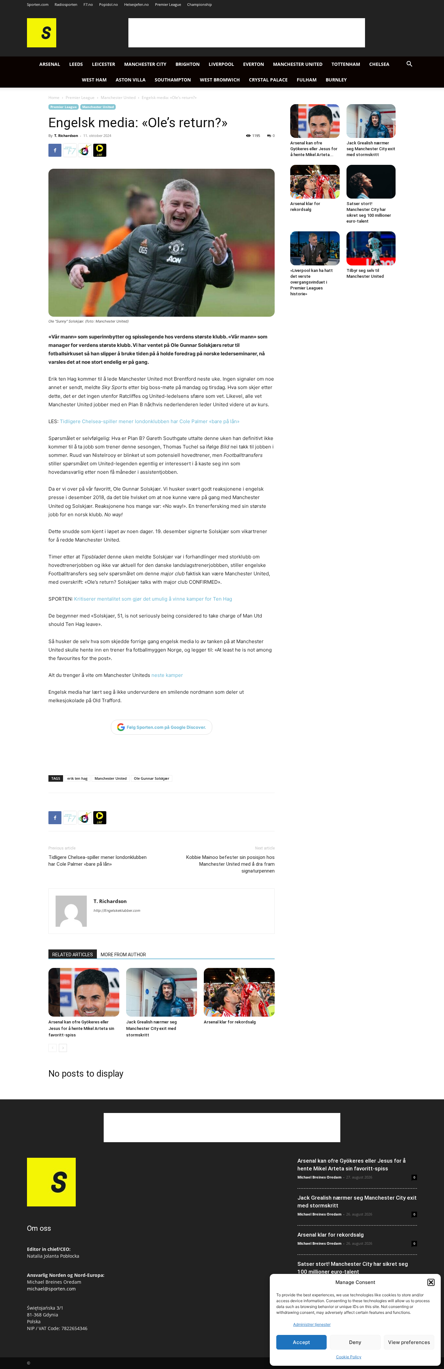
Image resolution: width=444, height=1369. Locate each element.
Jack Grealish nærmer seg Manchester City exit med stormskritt (151, 1028)
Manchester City (145, 64)
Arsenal (49, 64)
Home (53, 97)
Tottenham (346, 64)
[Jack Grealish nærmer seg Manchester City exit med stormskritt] (161, 992)
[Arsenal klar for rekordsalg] (239, 992)
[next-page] (63, 1048)
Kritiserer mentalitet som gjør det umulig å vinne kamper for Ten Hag (152, 599)
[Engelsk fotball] (41, 46)
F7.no (88, 4)
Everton (253, 64)
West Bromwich (220, 80)
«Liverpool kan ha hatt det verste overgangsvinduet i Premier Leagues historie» (311, 282)
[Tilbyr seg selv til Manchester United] (371, 248)
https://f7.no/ (69, 150)
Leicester (103, 64)
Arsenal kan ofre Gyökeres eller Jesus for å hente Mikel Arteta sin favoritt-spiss (81, 1028)
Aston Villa (131, 80)
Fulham (307, 80)
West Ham (94, 80)
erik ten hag (77, 778)
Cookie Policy (348, 1356)
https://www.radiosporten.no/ (84, 150)
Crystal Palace (268, 80)
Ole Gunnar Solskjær (151, 778)
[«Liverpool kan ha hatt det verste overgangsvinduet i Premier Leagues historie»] (315, 248)
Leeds (76, 64)
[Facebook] (54, 150)
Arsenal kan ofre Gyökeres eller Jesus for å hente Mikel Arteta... (313, 149)
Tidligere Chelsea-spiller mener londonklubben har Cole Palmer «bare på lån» (150, 421)
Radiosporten (66, 4)
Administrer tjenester (312, 1324)
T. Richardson (66, 135)
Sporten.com (37, 4)
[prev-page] (52, 1048)
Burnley (336, 80)
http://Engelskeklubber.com (117, 910)
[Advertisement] (246, 32)
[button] (431, 1282)
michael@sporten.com (51, 1289)
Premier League (168, 4)
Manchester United (297, 64)
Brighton (188, 64)
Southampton (173, 80)
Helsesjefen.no (136, 4)
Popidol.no (108, 4)
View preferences (409, 1342)
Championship (199, 4)
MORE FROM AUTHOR (123, 954)
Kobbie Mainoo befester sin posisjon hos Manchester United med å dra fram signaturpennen (230, 864)
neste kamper (167, 675)
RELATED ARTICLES (72, 954)
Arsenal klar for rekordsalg (230, 1022)
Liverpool (221, 64)
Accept (301, 1342)
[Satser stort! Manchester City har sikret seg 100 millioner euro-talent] (371, 182)
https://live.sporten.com (99, 150)
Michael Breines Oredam (319, 1177)
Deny (355, 1342)
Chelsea (379, 64)
